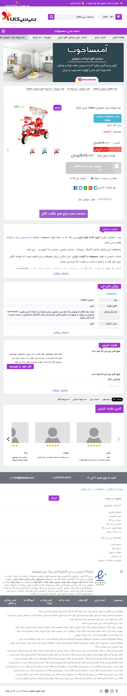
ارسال (54, 498)
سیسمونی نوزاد (22, 237)
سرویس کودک (39, 631)
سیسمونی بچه (89, 619)
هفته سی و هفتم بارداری (112, 678)
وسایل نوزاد (92, 611)
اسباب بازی (94, 399)
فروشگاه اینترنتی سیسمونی (102, 639)
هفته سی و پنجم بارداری (49, 674)
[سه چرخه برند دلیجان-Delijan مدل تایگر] (57, 150)
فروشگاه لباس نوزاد (66, 639)
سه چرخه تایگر (63, 399)
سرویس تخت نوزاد (24, 631)
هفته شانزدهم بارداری (113, 662)
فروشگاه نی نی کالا (20, 691)
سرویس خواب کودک (51, 582)
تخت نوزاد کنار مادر (115, 635)
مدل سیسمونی (102, 619)
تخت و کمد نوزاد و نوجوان (85, 635)
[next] (8, 439)
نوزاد (100, 611)
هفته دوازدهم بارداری (80, 658)
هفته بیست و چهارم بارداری (65, 666)
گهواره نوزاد (102, 635)
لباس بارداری (29, 579)
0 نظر (94, 199)
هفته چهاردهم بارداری (42, 658)
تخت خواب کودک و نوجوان (79, 631)
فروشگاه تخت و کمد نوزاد (47, 639)
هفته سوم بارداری (115, 654)
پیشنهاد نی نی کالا (115, 611)
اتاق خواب (82, 600)
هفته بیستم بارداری (40, 662)
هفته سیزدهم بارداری (61, 658)
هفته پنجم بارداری (83, 654)
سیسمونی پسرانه (44, 615)
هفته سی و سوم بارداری (92, 674)
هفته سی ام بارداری (43, 670)
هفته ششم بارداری (66, 654)
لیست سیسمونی (29, 615)
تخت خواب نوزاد (98, 631)
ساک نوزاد (83, 611)
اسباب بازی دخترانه (89, 623)
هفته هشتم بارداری (32, 654)
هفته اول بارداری (29, 650)
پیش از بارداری (35, 678)
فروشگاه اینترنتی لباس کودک (67, 643)
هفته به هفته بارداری (66, 650)
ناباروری (25, 678)
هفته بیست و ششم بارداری (17, 666)
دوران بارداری (81, 650)
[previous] (118, 439)
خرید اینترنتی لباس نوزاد (21, 643)
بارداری (120, 650)
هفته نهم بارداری (16, 654)
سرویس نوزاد (37, 627)
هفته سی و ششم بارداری (27, 674)
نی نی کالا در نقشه (113, 532)
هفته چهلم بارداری (50, 678)
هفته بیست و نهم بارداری (63, 670)
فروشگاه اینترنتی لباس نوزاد (43, 643)
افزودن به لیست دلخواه (105, 178)
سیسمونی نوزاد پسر (93, 615)
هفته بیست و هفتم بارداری (111, 670)
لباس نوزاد (15, 582)
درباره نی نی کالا (115, 520)
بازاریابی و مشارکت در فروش (109, 560)
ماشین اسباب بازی (105, 623)
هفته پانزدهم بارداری (23, 658)
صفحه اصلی (116, 544)
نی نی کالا (42, 611)
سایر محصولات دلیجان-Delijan (107, 118)
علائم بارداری (93, 650)
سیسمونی (106, 399)
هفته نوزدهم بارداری (58, 662)
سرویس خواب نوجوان (53, 627)
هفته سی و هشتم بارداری (90, 678)
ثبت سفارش (116, 556)
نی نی (105, 611)
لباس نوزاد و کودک (46, 602)
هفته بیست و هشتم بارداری (86, 670)
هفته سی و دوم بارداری (113, 674)
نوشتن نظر (83, 199)
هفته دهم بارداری (115, 658)
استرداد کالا (116, 548)
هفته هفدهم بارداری (95, 662)
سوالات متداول (115, 552)
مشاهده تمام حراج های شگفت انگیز (63, 214)
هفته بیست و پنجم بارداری (41, 666)
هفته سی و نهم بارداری (68, 678)
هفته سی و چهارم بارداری (71, 674)
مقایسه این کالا (79, 178)
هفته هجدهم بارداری (76, 662)
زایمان (18, 678)
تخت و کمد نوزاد (86, 582)
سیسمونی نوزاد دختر (76, 615)
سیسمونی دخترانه (59, 615)
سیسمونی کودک (75, 619)
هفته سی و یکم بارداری (24, 670)
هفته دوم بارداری (14, 650)
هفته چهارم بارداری (99, 654)
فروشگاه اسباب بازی (27, 639)
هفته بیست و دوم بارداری (112, 666)
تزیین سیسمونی (14, 615)
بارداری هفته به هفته (108, 650)
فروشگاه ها (29, 600)
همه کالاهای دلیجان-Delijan (105, 88)
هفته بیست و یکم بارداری (20, 662)
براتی (108, 452)
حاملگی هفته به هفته (47, 650)
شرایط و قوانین (115, 512)
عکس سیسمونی (116, 619)
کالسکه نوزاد (72, 611)
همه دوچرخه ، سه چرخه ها (78, 88)
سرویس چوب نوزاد (23, 627)
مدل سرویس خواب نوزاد (56, 631)
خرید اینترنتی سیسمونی (90, 643)
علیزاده (66, 452)
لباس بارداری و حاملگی (10, 602)
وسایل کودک (51, 611)
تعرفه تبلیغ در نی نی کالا (111, 528)
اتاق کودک (37, 582)
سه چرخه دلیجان (80, 399)
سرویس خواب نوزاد (70, 582)
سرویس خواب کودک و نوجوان (110, 627)
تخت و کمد (63, 600)
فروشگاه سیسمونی (82, 639)
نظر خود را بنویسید (20, 366)
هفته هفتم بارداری (49, 654)
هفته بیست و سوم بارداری (89, 666)
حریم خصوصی (115, 516)
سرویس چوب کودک (114, 631)
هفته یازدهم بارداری (98, 658)
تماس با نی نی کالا (113, 524)
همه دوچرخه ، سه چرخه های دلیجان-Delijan (45, 88)
